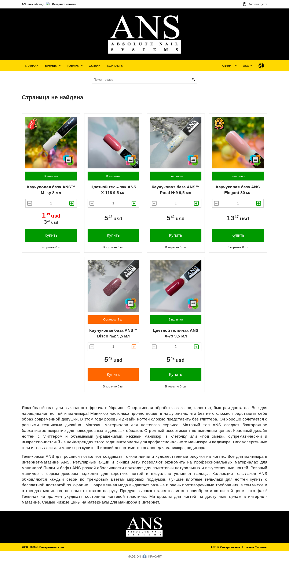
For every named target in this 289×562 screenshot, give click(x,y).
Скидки (95, 65)
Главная (32, 65)
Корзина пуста (257, 4)
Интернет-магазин (64, 4)
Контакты (115, 65)
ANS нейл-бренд (33, 4)
